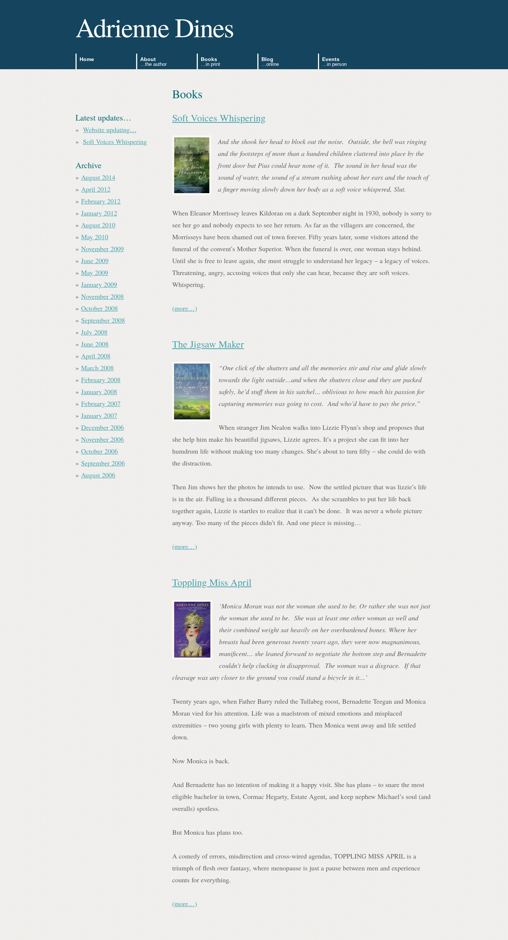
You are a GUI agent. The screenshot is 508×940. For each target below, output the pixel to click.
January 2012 (99, 212)
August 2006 (98, 474)
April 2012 (95, 189)
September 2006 (103, 462)
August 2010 (98, 224)
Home (87, 59)
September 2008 (103, 320)
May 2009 (94, 272)
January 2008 (99, 391)
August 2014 (98, 177)
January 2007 (99, 415)
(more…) (184, 308)
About (153, 61)
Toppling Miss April (211, 582)
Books (210, 61)
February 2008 (100, 379)
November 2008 (102, 296)
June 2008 (95, 343)
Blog (270, 61)
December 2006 (102, 427)
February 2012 (100, 200)
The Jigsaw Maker (208, 344)
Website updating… (109, 129)
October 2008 (99, 308)
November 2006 (102, 439)
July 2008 (94, 331)
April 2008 (95, 355)
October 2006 (99, 451)
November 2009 (102, 248)
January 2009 (99, 284)
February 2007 (100, 403)
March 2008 (97, 367)
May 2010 (94, 236)
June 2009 (95, 260)
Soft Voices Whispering (219, 117)
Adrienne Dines (154, 27)
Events (334, 61)
